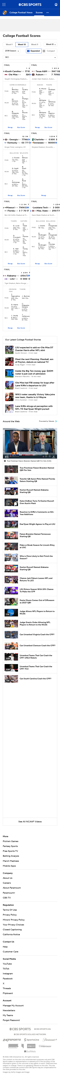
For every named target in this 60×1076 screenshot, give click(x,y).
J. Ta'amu (25, 89)
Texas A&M (41, 71)
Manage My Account (13, 1005)
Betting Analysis (11, 856)
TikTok (6, 968)
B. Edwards (15, 112)
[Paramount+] (50, 1039)
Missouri (10, 207)
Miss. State (42, 211)
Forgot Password (11, 1020)
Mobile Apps (9, 866)
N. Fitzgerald (53, 225)
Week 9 (9, 44)
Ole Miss (13, 74)
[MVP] (31, 1045)
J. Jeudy (14, 316)
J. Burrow (26, 296)
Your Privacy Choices (13, 924)
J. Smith (41, 226)
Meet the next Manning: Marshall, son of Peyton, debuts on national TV (34, 360)
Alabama (11, 276)
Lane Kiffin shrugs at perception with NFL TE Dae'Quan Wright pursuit (34, 407)
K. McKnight (42, 234)
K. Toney (25, 248)
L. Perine (25, 235)
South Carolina (13, 71)
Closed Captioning (12, 929)
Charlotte (39, 139)
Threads (7, 988)
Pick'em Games (10, 841)
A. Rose (24, 180)
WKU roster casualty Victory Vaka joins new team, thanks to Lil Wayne (35, 396)
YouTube (7, 963)
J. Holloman (16, 181)
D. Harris (14, 305)
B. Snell (24, 167)
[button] (4, 4)
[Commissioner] (16, 1045)
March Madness (11, 861)
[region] (30, 443)
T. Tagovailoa (15, 295)
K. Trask (25, 225)
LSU (12, 279)
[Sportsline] (31, 1039)
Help (5, 946)
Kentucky (12, 143)
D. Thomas (52, 243)
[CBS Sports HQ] (42, 1028)
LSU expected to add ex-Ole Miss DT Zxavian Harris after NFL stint (34, 349)
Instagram (8, 973)
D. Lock (16, 226)
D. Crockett (17, 236)
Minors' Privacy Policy (14, 919)
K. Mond (42, 89)
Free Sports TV (10, 851)
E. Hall (15, 249)
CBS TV (7, 897)
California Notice (11, 934)
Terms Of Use (10, 910)
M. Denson (15, 100)
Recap (10, 127)
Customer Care (10, 951)
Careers (7, 883)
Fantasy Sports (10, 846)
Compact (51, 51)
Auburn (39, 74)
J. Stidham (51, 89)
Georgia (13, 139)
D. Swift (15, 168)
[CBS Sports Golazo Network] (30, 1034)
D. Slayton (51, 112)
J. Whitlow (51, 101)
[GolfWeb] (30, 1051)
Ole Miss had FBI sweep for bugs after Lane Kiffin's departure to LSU (34, 384)
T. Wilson (25, 157)
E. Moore (24, 112)
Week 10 (22, 44)
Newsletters (9, 1010)
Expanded (35, 51)
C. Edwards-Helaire (26, 305)
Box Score (21, 127)
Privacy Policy (10, 914)
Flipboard (8, 993)
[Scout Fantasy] (45, 1045)
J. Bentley (15, 89)
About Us (7, 878)
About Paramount (12, 887)
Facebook (8, 978)
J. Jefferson (26, 315)
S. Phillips (25, 98)
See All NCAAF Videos (30, 821)
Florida (11, 211)
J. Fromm (16, 158)
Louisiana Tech (40, 207)
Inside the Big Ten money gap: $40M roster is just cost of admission (34, 372)
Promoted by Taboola (46, 421)
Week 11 (34, 44)
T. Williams (42, 99)
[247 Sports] (12, 1039)
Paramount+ (9, 892)
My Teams (8, 1015)
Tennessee (38, 143)
